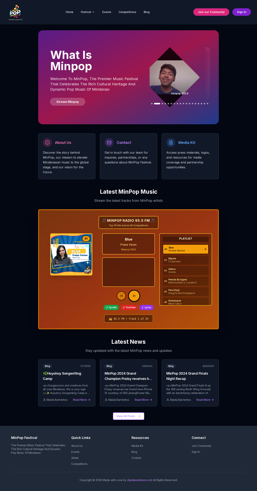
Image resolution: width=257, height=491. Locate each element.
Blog (147, 12)
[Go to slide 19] (207, 103)
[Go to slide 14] (192, 103)
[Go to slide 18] (204, 103)
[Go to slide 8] (174, 103)
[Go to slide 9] (177, 103)
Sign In (241, 12)
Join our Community (211, 12)
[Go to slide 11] (183, 103)
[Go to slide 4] (162, 103)
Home (69, 12)
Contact (136, 457)
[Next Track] (134, 296)
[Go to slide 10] (180, 103)
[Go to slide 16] (198, 103)
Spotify (113, 307)
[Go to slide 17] (201, 103)
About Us (77, 445)
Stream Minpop (67, 102)
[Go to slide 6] (168, 103)
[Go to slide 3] (157, 103)
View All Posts (125, 416)
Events (106, 12)
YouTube (131, 307)
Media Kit (137, 445)
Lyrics (148, 307)
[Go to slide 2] (152, 103)
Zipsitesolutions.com (139, 480)
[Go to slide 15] (195, 103)
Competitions (127, 12)
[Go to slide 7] (171, 103)
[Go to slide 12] (186, 103)
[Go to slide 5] (165, 103)
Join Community (201, 445)
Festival (86, 12)
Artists (75, 457)
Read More (80, 399)
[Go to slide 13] (189, 103)
